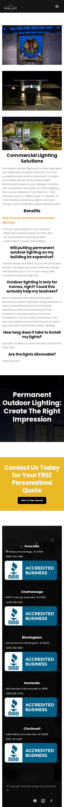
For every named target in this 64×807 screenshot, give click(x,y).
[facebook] (35, 801)
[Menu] (57, 6)
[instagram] (43, 801)
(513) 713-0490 (14, 739)
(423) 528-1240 (14, 602)
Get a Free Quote (32, 500)
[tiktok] (51, 801)
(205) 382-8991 (14, 647)
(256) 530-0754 (14, 693)
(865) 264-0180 (14, 556)
